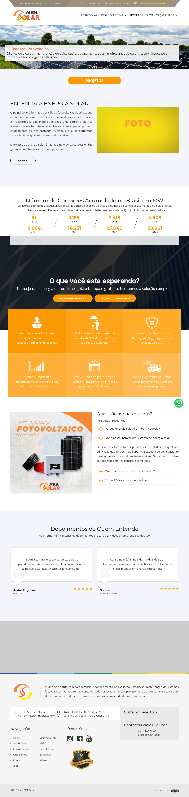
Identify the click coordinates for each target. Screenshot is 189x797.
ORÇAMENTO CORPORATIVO (115, 298)
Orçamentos (20, 754)
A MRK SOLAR (89, 15)
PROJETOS (136, 15)
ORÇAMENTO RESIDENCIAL (73, 298)
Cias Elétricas (47, 749)
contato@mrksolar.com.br (152, 3)
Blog (15, 765)
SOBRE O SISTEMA (112, 15)
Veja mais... (23, 160)
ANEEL (43, 743)
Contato (17, 760)
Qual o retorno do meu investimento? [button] (130, 471)
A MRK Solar (20, 743)
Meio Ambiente (48, 738)
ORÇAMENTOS (165, 15)
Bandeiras (45, 754)
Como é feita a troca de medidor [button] (126, 480)
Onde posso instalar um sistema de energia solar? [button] (138, 438)
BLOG (149, 15)
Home (16, 738)
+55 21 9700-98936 (119, 3)
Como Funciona (21, 749)
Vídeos (43, 760)
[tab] (138, 429)
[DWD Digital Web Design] (175, 790)
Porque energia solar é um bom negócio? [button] (132, 428)
